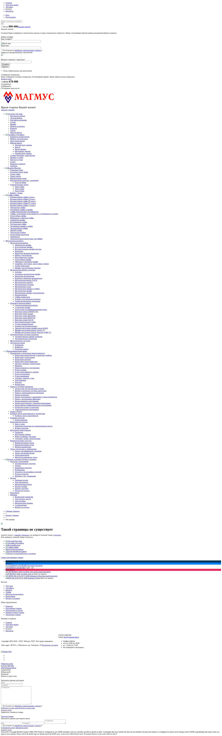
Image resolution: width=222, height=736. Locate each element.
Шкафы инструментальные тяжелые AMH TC (33, 332)
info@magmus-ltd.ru (71, 637)
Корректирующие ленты (24, 443)
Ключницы (19, 345)
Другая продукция (17, 343)
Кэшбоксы (19, 347)
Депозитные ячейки (18, 232)
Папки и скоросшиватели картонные (29, 393)
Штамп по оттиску (22, 507)
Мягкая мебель (16, 133)
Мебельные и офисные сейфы (22, 218)
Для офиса (20, 543)
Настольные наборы (23, 434)
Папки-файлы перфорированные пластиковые (33, 405)
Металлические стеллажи (20, 341)
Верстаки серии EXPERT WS (26, 312)
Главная (9, 3)
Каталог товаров (7, 110)
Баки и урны (20, 424)
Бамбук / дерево (16, 193)
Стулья (13, 122)
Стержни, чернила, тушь (24, 378)
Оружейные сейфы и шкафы (21, 210)
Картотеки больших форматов (27, 253)
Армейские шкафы (17, 220)
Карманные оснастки (23, 468)
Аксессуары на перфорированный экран (31, 310)
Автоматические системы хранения (24, 335)
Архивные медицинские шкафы (27, 274)
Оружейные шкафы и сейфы (21, 226)
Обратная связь (7, 664)
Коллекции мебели (17, 116)
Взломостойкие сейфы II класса (22, 199)
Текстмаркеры (20, 380)
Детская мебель (16, 118)
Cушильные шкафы (22, 307)
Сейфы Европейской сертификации (24, 212)
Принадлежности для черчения (27, 368)
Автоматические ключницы (26, 339)
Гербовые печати (21, 480)
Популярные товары (14, 608)
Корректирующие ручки (24, 445)
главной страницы (21, 535)
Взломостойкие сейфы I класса (22, 197)
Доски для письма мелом (24, 453)
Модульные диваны (22, 151)
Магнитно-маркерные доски (26, 457)
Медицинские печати (23, 484)
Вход (7, 15)
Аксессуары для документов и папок (29, 389)
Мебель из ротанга (17, 126)
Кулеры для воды (21, 428)
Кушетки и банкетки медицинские (28, 278)
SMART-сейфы (16, 230)
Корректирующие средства (20, 441)
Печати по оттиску (22, 491)
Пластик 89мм (20, 183)
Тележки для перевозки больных (28, 299)
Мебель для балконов (23, 255)
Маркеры (18, 366)
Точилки (18, 382)
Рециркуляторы (21, 295)
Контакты (9, 11)
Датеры (18, 466)
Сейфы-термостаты (22, 297)
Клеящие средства (17, 418)
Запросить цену (21, 728)
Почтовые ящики (21, 349)
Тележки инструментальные (26, 326)
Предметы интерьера (18, 120)
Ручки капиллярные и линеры (27, 372)
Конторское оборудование (20, 430)
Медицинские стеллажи (24, 285)
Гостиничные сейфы (18, 224)
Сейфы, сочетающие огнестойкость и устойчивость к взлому (34, 214)
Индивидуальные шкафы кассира (28, 249)
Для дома (18, 541)
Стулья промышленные (24, 324)
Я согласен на (22, 50)
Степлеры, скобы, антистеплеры (27, 439)
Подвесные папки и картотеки (27, 407)
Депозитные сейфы (17, 208)
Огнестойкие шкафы (23, 260)
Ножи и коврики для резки (25, 437)
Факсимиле (14, 493)
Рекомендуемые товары (15, 613)
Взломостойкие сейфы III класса (23, 201)
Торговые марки (12, 5)
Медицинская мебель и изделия (22, 270)
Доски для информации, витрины (28, 451)
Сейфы (15, 547)
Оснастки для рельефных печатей (28, 472)
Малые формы (20, 149)
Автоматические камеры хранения (28, 337)
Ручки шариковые (22, 376)
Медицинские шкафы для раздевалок (29, 293)
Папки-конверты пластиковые (27, 401)
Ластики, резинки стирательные (27, 364)
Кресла (17, 147)
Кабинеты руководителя (19, 137)
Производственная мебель (20, 303)
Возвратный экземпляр (24, 497)
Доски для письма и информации (23, 449)
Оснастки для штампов (19, 461)
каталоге (57, 535)
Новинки (9, 606)
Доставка (9, 7)
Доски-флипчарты (22, 455)
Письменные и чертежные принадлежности (27, 353)
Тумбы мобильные (22, 266)
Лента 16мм (19, 187)
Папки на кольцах (22, 395)
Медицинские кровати (24, 282)
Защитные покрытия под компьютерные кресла (33, 426)
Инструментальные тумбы (25, 322)
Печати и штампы (29, 554)
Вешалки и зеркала (17, 164)
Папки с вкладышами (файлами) (27, 399)
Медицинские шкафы (23, 291)
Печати (13, 478)
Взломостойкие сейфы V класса (22, 205)
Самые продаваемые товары (12, 557)
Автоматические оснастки (25, 464)
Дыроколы (19, 432)
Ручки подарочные (22, 374)
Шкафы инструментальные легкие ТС (30, 330)
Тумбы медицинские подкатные (27, 301)
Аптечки (18, 272)
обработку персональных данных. (28, 50)
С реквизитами (21, 505)
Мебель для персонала (19, 139)
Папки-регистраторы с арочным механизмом (32, 403)
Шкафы (13, 124)
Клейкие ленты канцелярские (26, 416)
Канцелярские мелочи (19, 422)
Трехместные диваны (23, 153)
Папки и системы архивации (21, 387)
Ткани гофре (15, 174)
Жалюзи (17, 545)
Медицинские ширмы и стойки (27, 289)
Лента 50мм (19, 191)
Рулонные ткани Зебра (19, 172)
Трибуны (13, 166)
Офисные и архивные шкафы (26, 262)
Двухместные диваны (23, 145)
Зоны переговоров (17, 141)
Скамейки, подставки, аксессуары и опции (32, 264)
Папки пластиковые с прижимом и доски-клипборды (36, 397)
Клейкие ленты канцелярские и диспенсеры (27, 414)
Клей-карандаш (21, 420)
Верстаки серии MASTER (25, 316)
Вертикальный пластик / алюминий (24, 180)
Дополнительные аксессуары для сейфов (26, 239)
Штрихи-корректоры (23, 447)
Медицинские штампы (24, 503)
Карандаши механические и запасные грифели (33, 355)
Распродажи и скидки (14, 610)
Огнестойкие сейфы (18, 216)
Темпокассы (15, 237)
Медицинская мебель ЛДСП (26, 280)
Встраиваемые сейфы (18, 222)
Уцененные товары (13, 615)
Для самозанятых (21, 482)
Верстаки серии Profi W (24, 320)
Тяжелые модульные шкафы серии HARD (31, 328)
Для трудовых (20, 501)
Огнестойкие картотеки (19, 235)
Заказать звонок (24, 27)
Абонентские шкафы (23, 245)
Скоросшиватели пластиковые (27, 409)
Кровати (13, 128)
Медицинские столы (23, 287)
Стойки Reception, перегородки (22, 155)
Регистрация (10, 17)
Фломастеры (20, 384)
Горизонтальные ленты (19, 185)
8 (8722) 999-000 (7, 666)
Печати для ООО (21, 489)
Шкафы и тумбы (16, 158)
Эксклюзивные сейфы (19, 228)
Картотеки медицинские (24, 276)
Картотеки (19, 251)
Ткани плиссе (15, 176)
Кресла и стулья (16, 160)
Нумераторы (20, 470)
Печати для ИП (21, 486)
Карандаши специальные (25, 357)
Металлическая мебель (19, 243)
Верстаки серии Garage (24, 314)
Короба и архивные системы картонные (30, 391)
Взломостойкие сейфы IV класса (23, 203)
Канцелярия (21, 551)
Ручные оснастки (21, 474)
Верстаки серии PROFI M (25, 318)
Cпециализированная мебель (26, 305)
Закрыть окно (6, 79)
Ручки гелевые (20, 370)
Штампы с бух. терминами (25, 476)
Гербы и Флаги (16, 412)
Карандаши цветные (23, 359)
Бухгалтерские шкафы (23, 247)
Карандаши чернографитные (26, 362)
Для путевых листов (23, 499)
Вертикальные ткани (18, 178)
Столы (12, 130)
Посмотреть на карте (50, 645)
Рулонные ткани (16, 170)
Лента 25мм (19, 189)
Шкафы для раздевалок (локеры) (27, 268)
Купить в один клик (27, 708)
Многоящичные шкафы (24, 257)
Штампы (13, 495)
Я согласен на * (22, 706)
